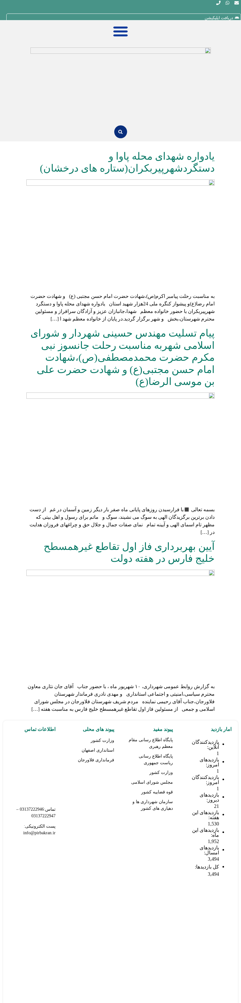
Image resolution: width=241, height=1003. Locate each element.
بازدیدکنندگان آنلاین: (205, 745)
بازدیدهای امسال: (209, 850)
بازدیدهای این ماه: (205, 833)
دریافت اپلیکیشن (219, 17)
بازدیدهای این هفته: (205, 815)
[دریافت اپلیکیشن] (237, 17)
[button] (120, 131)
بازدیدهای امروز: (209, 762)
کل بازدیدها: (206, 866)
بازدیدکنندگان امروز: (205, 780)
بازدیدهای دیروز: (209, 797)
